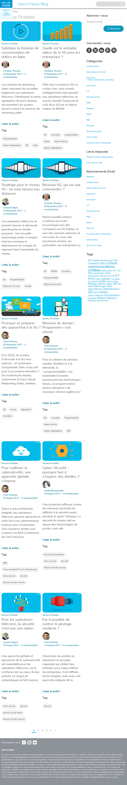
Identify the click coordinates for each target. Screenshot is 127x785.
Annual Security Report (54, 555)
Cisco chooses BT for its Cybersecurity (20, 570)
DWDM (54, 271)
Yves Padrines (10, 342)
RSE (88, 120)
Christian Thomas (11, 71)
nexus (109, 282)
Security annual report (12, 713)
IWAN (97, 279)
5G (45, 135)
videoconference (95, 296)
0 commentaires (30, 498)
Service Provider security (14, 583)
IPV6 (91, 278)
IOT (117, 275)
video (35, 145)
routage (28, 286)
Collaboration (92, 66)
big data (104, 260)
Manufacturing (92, 97)
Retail (88, 114)
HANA (107, 273)
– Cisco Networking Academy (100, 80)
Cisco (103, 263)
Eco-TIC (117, 271)
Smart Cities (92, 137)
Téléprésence (110, 289)
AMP (5, 563)
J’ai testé (115, 279)
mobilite (102, 281)
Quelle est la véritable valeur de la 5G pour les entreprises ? (61, 53)
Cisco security (9, 576)
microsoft (92, 281)
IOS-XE (111, 276)
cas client (113, 260)
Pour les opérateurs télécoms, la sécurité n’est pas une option (18, 624)
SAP (115, 284)
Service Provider (94, 131)
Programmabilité (10, 139)
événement (102, 301)
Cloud (112, 263)
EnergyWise (98, 273)
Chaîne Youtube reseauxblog (99, 157)
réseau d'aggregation (12, 145)
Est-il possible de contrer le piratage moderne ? (57, 624)
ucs (96, 292)
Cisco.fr (6, 10)
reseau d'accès (60, 141)
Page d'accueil (6, 14)
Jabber (105, 279)
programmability (71, 135)
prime (115, 282)
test (100, 289)
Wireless (92, 301)
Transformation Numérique (98, 143)
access (13, 410)
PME (88, 103)
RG (27, 145)
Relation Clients (96, 284)
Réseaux (90, 109)
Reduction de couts (11, 286)
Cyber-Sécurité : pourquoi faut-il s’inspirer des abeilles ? (60, 472)
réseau (47, 141)
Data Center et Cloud (96, 72)
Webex (101, 298)
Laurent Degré (10, 208)
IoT (87, 91)
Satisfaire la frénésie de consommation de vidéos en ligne (20, 53)
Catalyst (93, 263)
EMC (90, 273)
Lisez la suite (10, 124)
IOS (105, 276)
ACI (90, 260)
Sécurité (90, 126)
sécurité (23, 576)
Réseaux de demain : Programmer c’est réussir (58, 328)
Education (90, 78)
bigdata (96, 260)
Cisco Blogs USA (94, 163)
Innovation (55, 135)
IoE (101, 276)
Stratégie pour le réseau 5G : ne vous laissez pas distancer (21, 189)
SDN (68, 431)
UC (90, 292)
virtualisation (112, 295)
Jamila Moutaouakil (53, 491)
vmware (92, 298)
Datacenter (106, 271)
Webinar (112, 298)
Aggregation (26, 410)
